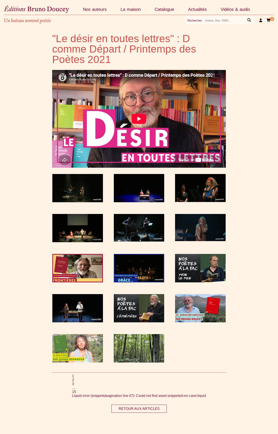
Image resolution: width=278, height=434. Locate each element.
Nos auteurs (95, 9)
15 (74, 392)
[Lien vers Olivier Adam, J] (77, 201)
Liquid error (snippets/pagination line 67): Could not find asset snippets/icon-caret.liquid (139, 396)
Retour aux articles (139, 409)
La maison (131, 9)
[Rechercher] (249, 20)
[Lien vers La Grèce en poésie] (200, 201)
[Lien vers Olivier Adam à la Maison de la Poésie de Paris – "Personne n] (139, 240)
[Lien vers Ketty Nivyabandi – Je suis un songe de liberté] (139, 201)
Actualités (197, 9)
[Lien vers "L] (139, 321)
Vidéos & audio (235, 9)
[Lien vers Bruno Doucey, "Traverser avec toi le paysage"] (200, 321)
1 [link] (73, 376)
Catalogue (164, 9)
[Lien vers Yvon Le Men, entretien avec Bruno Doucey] (200, 281)
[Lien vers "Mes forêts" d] (139, 361)
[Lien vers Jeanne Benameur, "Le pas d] (77, 361)
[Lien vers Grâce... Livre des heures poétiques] (139, 281)
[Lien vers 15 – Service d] (77, 241)
